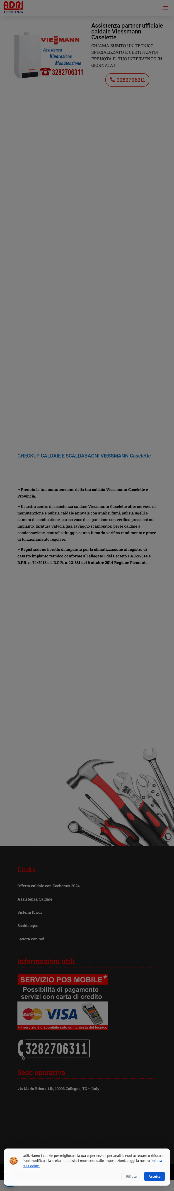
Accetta (154, 1176)
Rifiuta (131, 1176)
